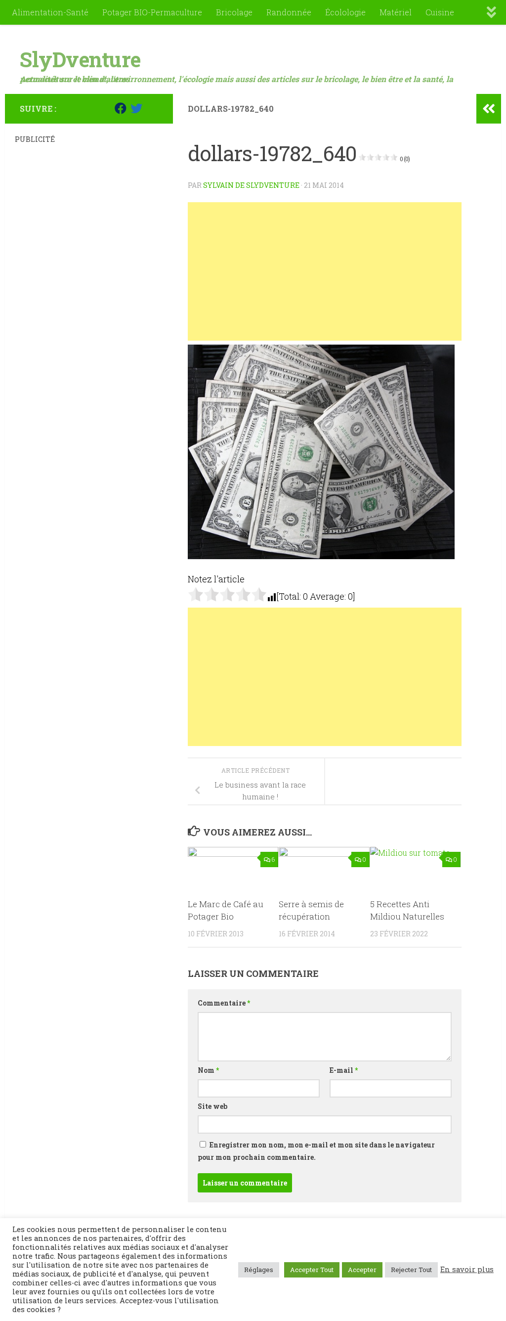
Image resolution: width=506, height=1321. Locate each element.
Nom (208, 1070)
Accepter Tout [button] (312, 1269)
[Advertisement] (325, 271)
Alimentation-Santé (50, 12)
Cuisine (439, 12)
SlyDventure (80, 59)
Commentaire (224, 1003)
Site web (212, 1106)
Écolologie (345, 12)
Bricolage (234, 12)
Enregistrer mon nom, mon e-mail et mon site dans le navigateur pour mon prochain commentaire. (316, 1151)
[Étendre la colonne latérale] (488, 109)
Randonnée (288, 12)
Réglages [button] (258, 1269)
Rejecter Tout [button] (411, 1269)
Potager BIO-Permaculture (152, 12)
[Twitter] (136, 108)
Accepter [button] (362, 1269)
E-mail (344, 1070)
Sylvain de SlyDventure (251, 185)
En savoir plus (467, 1269)
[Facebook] (120, 108)
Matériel (396, 12)
